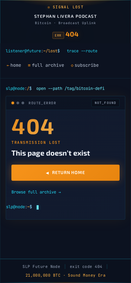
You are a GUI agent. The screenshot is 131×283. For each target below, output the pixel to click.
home (14, 65)
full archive (46, 65)
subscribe (85, 65)
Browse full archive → (36, 192)
